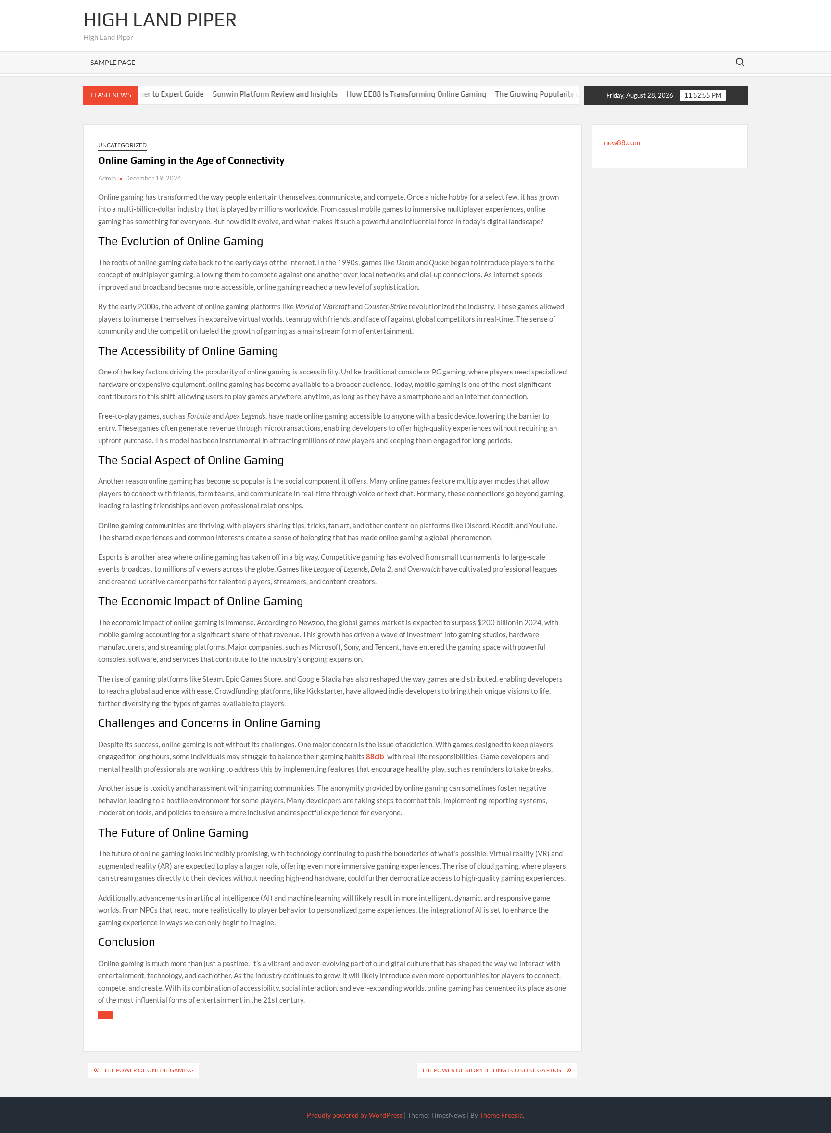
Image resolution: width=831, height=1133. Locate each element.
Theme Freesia (501, 1115)
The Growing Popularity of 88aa (519, 94)
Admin (107, 178)
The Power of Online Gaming (149, 1070)
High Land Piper (160, 19)
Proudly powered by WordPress (355, 1115)
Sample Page (112, 62)
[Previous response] (105, 1015)
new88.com (622, 142)
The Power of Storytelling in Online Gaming (491, 1070)
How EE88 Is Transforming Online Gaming (387, 94)
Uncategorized (122, 145)
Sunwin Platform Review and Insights (245, 94)
